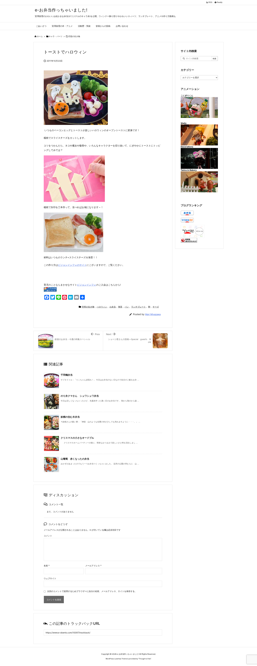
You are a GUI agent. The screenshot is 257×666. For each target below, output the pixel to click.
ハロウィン (102, 306)
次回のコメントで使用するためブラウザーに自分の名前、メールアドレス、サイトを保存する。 (92, 591)
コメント (48, 535)
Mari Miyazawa (153, 314)
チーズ (156, 306)
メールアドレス (93, 565)
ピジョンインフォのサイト (72, 264)
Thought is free (145, 659)
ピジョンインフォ (86, 284)
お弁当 (112, 306)
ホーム (40, 36)
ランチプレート (138, 306)
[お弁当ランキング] (189, 240)
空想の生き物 (74, 36)
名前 (47, 565)
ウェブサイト (50, 578)
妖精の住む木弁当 (70, 416)
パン (127, 306)
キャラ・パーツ (55, 36)
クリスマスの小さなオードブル (77, 437)
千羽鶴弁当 (67, 374)
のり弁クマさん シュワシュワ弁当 (81, 395)
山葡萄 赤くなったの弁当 (75, 458)
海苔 (120, 306)
